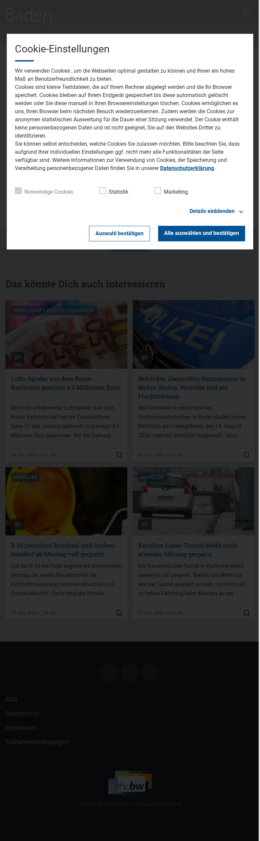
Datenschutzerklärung (187, 168)
